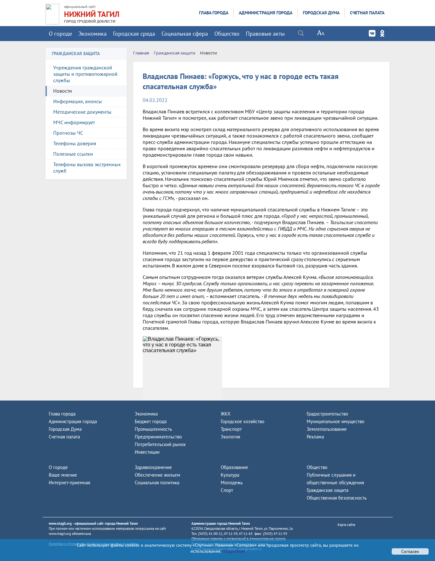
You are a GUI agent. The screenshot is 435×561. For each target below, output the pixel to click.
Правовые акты (265, 33)
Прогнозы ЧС (68, 133)
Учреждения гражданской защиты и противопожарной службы (85, 73)
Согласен (410, 551)
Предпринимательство (158, 437)
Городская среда (134, 33)
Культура (230, 475)
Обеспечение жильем (157, 475)
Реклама (315, 437)
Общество (226, 33)
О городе (60, 33)
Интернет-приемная (69, 482)
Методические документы (82, 112)
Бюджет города (151, 421)
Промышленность (153, 429)
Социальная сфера (184, 33)
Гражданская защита (327, 490)
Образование (234, 467)
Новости (62, 91)
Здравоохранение (153, 467)
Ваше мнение (63, 475)
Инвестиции (147, 452)
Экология (230, 437)
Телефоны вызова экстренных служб (87, 167)
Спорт (227, 490)
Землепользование (327, 429)
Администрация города (265, 13)
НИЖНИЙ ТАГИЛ (91, 14)
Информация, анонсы (77, 101)
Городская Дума (321, 13)
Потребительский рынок (160, 444)
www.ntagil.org (60, 523)
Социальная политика (157, 482)
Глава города (213, 13)
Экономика (92, 33)
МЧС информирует (74, 122)
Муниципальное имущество (335, 421)
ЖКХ (225, 414)
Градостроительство (327, 414)
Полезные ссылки (73, 154)
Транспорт (231, 429)
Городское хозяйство (242, 421)
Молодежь (232, 482)
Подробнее (233, 551)
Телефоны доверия (74, 143)
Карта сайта (346, 524)
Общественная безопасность (337, 498)
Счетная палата (367, 13)
